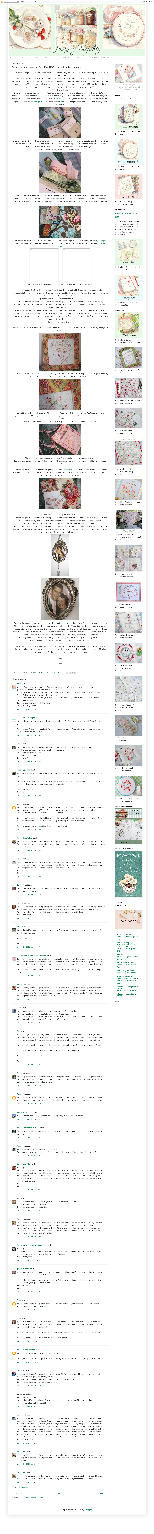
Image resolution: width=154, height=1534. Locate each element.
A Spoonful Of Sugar (26, 718)
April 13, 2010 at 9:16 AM (28, 1190)
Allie (19, 804)
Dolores (20, 984)
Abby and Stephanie (25, 1112)
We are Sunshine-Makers (127, 990)
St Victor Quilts (124, 935)
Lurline (20, 903)
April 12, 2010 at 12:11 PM (29, 918)
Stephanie (67, 470)
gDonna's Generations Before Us (126, 995)
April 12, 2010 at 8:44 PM (28, 1065)
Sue (18, 1198)
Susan (19, 859)
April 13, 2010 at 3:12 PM (28, 1310)
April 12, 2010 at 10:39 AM (29, 830)
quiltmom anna (23, 1269)
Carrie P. (21, 1370)
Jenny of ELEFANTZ (125, 976)
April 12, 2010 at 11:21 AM (29, 876)
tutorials (85, 58)
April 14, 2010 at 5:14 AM (28, 1406)
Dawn (19, 684)
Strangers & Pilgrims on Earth (128, 987)
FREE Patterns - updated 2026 (27, 58)
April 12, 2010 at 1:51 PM (28, 999)
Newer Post (17, 1493)
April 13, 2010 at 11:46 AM (29, 1260)
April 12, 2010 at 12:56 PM (29, 947)
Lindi (19, 1008)
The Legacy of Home (125, 971)
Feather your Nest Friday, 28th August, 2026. (126, 948)
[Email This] (67, 673)
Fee (18, 1031)
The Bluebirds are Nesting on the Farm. (126, 943)
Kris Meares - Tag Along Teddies (31, 955)
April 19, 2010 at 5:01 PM (28, 1464)
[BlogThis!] (69, 673)
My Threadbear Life (125, 962)
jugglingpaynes (23, 770)
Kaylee (19, 1415)
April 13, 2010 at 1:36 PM (28, 1292)
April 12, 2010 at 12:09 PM (29, 895)
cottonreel (21, 1451)
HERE (87, 99)
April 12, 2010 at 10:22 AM (29, 709)
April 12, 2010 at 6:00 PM (28, 1023)
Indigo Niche (40, 101)
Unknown (20, 1094)
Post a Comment (21, 1488)
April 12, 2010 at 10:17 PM (29, 1104)
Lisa (19, 1318)
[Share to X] (71, 673)
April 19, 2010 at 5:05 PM (28, 1482)
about (118, 58)
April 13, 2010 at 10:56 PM (29, 1386)
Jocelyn (20, 1219)
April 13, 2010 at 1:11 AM (28, 1138)
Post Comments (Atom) (34, 1498)
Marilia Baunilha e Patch (28, 1128)
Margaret (20, 885)
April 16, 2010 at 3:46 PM (28, 1443)
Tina (19, 1300)
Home (12, 58)
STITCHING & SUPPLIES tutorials (102, 58)
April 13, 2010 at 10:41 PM (29, 1362)
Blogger (88, 1510)
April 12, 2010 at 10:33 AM (29, 735)
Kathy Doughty (100, 240)
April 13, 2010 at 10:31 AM (29, 1237)
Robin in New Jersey (26, 1350)
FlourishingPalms (24, 838)
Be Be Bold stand (61, 99)
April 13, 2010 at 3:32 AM (28, 1156)
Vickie (19, 1073)
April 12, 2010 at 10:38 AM (29, 795)
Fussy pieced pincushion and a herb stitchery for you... (128, 980)
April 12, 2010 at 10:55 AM (29, 850)
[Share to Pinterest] (75, 673)
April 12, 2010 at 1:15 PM (28, 976)
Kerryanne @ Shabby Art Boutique (31, 1245)
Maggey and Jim (23, 1164)
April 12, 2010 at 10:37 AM (29, 761)
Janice (120, 955)
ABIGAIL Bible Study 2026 (71, 58)
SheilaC (20, 927)
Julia (19, 744)
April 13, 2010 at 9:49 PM (28, 1341)
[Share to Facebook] (73, 673)
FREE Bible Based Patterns (50, 58)
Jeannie (20, 1146)
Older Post (103, 1493)
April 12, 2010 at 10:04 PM (29, 1086)
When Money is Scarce (126, 973)
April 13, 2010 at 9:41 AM (28, 1211)
